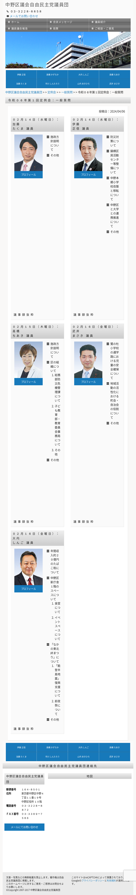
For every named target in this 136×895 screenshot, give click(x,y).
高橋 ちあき (114, 74)
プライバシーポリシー (92, 880)
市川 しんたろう (52, 83)
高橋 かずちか (52, 74)
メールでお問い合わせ (24, 16)
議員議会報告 (19, 28)
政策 (56, 28)
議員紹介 (100, 22)
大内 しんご (83, 74)
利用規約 (111, 880)
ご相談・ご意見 (104, 28)
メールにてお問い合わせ (24, 827)
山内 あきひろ (83, 83)
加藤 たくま (21, 83)
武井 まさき (114, 83)
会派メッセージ (62, 22)
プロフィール (28, 175)
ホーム (15, 22)
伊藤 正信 (21, 74)
